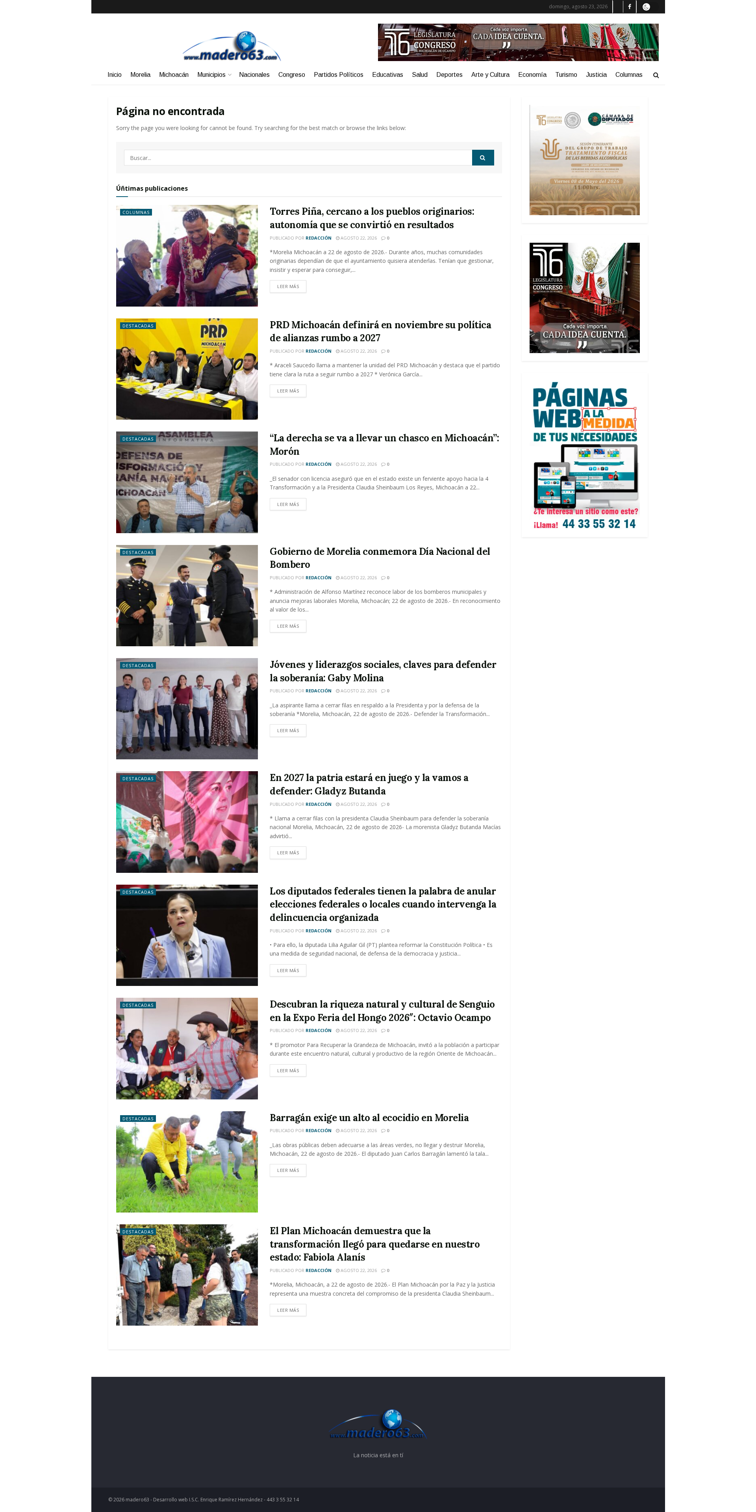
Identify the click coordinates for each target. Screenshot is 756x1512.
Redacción (319, 238)
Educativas (387, 74)
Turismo (566, 74)
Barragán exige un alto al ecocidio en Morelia (369, 1118)
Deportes (449, 74)
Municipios (211, 74)
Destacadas (138, 326)
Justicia (596, 74)
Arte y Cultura (490, 74)
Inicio (114, 74)
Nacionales (254, 74)
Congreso (291, 74)
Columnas (629, 74)
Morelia (140, 74)
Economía (532, 74)
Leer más (288, 286)
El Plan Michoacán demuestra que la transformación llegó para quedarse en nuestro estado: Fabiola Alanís (375, 1244)
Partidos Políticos (338, 74)
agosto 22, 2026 (358, 238)
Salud (420, 74)
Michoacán (174, 74)
